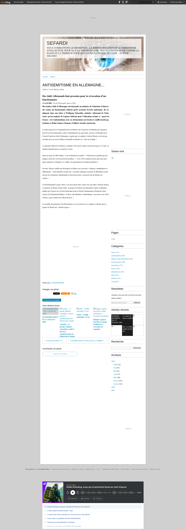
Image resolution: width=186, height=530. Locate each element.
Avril (115, 374)
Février (115, 380)
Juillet (115, 364)
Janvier (115, 384)
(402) (118, 255)
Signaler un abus (90, 469)
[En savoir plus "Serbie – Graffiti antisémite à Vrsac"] (116, 330)
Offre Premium (125, 469)
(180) (117, 272)
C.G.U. (99, 469)
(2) (115, 281)
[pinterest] (126, 2)
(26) (116, 278)
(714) (115, 252)
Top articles (74, 469)
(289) (118, 262)
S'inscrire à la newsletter (51, 300)
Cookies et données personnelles (139, 469)
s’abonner (74, 498)
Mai (114, 371)
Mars (115, 377)
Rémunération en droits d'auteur (111, 469)
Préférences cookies (155, 469)
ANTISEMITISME (57, 283)
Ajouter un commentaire (60, 354)
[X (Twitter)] (123, 2)
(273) (117, 265)
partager (86, 498)
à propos (99, 498)
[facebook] (119, 2)
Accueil (45, 76)
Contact (52, 76)
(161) (115, 275)
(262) (115, 268)
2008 (113, 387)
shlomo (35, 469)
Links (113, 239)
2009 (113, 361)
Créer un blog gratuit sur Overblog (60, 469)
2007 (113, 390)
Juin (114, 368)
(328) (122, 259)
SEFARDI (57, 43)
